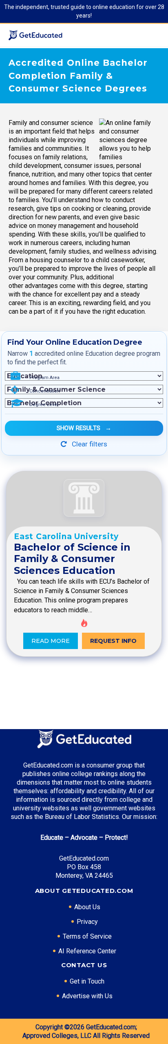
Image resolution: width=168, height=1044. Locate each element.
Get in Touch (87, 981)
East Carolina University (66, 536)
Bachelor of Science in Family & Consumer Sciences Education (72, 559)
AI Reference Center (87, 951)
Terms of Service (87, 936)
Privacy (87, 922)
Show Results (84, 428)
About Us (87, 907)
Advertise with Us (87, 996)
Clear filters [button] (88, 444)
